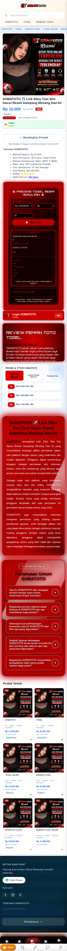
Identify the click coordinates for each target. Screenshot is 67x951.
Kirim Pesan (16, 880)
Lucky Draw (14, 375)
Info (58, 316)
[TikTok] (20, 895)
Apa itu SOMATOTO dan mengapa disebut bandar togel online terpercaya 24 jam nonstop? (28, 593)
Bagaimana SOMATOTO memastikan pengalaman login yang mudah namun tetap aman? (30, 663)
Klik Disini (33, 177)
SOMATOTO (11, 22)
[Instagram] (13, 895)
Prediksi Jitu (52, 376)
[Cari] (6, 15)
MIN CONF (18, 211)
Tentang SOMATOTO (14, 909)
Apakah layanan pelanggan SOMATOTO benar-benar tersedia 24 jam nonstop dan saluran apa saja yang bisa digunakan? (30, 644)
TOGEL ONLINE (51, 29)
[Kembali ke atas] (60, 929)
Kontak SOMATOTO (13, 914)
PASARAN (18, 202)
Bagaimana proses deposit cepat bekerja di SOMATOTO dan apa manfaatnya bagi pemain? (27, 610)
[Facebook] (5, 895)
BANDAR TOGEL (45, 22)
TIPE (37, 202)
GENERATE (33, 223)
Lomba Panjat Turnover (33, 376)
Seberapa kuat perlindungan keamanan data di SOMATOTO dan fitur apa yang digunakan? (29, 627)
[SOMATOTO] (33, 5)
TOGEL (27, 22)
